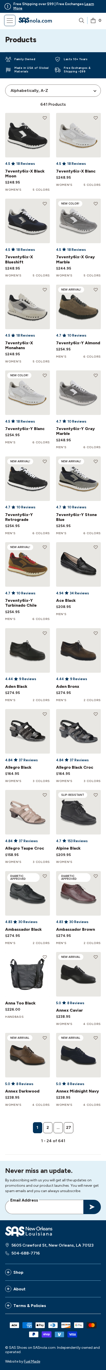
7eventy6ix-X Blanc (75, 171)
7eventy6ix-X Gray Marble (75, 259)
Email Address (24, 1200)
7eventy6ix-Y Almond (78, 342)
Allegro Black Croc (74, 767)
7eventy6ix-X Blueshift (19, 259)
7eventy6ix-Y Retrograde (19, 517)
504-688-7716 (25, 1253)
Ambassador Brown (75, 929)
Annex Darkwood (22, 1091)
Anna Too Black (20, 1003)
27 (68, 1127)
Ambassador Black (23, 929)
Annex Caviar (69, 1010)
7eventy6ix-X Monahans (19, 345)
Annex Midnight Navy (77, 1091)
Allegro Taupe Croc (24, 848)
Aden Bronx (67, 686)
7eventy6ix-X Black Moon (25, 173)
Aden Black (16, 686)
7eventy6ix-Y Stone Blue (76, 517)
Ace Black (66, 600)
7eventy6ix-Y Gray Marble (75, 431)
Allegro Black (18, 767)
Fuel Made (32, 1361)
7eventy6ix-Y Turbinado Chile (21, 603)
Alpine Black (68, 848)
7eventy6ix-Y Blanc (25, 428)
